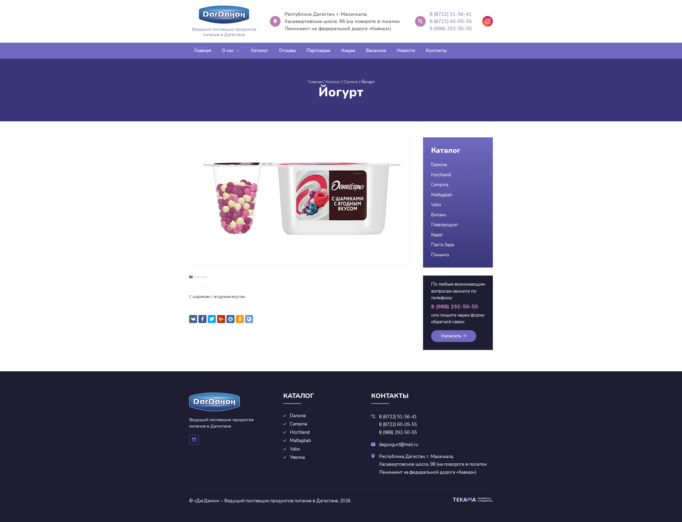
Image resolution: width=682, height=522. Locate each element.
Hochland (441, 175)
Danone (200, 276)
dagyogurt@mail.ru (398, 444)
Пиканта (440, 255)
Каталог (259, 50)
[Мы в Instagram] (487, 21)
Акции (348, 50)
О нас (228, 50)
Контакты (436, 50)
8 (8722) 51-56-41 (451, 14)
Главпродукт (444, 225)
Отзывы (287, 50)
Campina (439, 185)
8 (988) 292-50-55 (451, 28)
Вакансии (376, 50)
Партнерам (318, 50)
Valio (436, 205)
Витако (438, 215)
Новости (406, 50)
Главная (202, 50)
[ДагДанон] (224, 14)
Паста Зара (442, 245)
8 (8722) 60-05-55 (451, 21)
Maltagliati (441, 195)
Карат (437, 235)
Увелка (297, 457)
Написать (451, 336)
